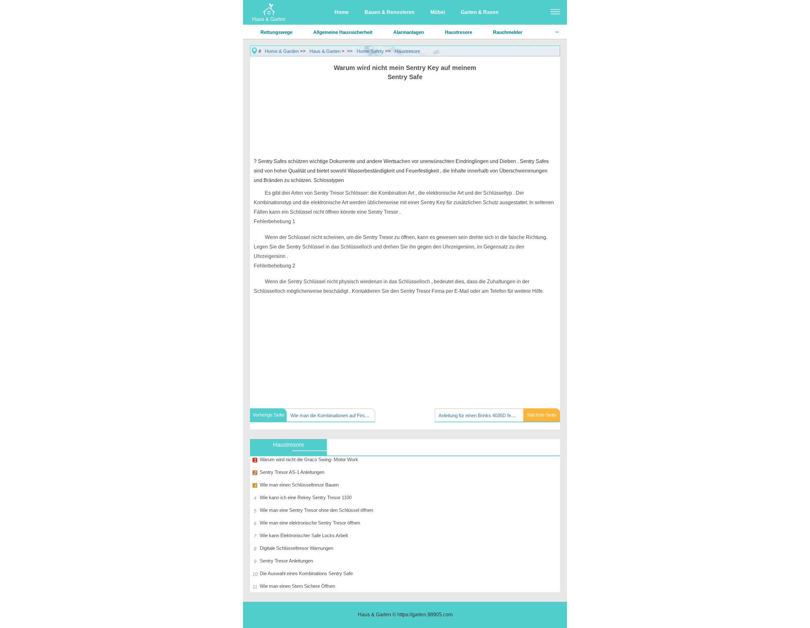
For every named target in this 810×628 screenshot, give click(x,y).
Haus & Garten (324, 51)
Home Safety (370, 51)
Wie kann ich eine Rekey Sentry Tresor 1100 (306, 497)
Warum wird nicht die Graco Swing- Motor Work (309, 459)
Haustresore (458, 32)
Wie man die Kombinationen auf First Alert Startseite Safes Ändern (330, 415)
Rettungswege (276, 32)
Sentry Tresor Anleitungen (286, 560)
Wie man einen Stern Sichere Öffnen (297, 586)
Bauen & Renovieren (389, 12)
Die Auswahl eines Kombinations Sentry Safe (306, 573)
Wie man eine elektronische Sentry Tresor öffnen (310, 522)
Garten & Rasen (480, 12)
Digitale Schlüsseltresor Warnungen (296, 548)
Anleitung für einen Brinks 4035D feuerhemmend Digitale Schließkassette (478, 415)
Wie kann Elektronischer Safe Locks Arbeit (304, 535)
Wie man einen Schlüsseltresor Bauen (299, 484)
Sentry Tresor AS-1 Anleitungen (292, 472)
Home (341, 12)
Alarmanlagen (408, 32)
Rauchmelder (507, 32)
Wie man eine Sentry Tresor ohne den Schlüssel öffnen (316, 510)
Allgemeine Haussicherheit (342, 32)
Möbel (437, 12)
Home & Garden (282, 51)
